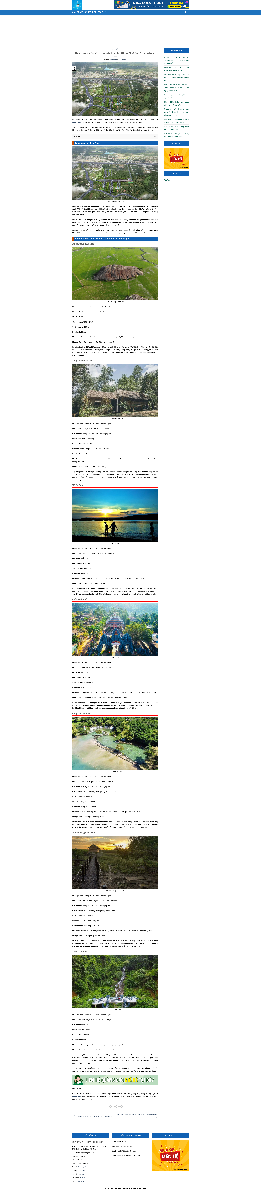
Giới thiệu (90, 12)
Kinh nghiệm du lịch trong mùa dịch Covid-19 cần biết (176, 103)
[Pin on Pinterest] (119, 1106)
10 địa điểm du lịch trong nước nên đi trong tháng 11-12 (176, 128)
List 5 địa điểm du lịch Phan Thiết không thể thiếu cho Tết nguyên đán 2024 (176, 88)
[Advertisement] (130, 30)
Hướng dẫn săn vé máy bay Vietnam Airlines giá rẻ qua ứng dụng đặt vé (176, 60)
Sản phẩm (77, 12)
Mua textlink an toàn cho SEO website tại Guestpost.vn (176, 69)
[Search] (185, 12)
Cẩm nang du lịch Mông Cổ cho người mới (176, 96)
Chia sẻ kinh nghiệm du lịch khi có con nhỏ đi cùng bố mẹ (176, 120)
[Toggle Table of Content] (153, 136)
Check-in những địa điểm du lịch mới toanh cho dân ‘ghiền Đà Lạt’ (176, 78)
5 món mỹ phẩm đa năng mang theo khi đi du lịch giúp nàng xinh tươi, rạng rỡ (176, 112)
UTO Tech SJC (123, 59)
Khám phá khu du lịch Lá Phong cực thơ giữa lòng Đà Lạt (95, 1116)
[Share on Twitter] (111, 1106)
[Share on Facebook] (108, 1106)
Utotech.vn (76, 122)
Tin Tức (102, 12)
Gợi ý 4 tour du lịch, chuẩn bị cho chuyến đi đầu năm (176, 135)
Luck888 (150, 1188)
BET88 (155, 1188)
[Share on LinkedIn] (122, 1106)
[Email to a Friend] (115, 1106)
